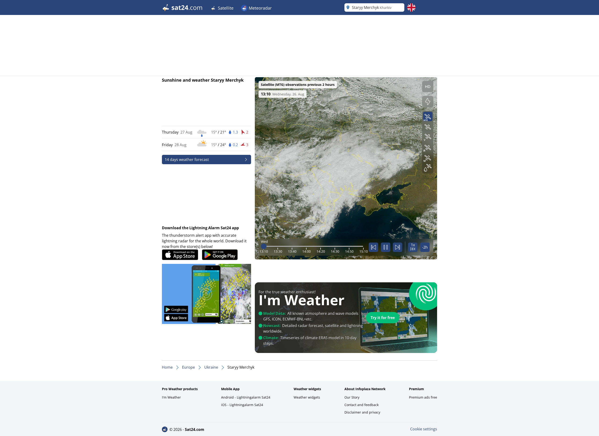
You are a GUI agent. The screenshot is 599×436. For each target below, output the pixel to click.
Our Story (351, 397)
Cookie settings (423, 429)
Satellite (225, 8)
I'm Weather (171, 397)
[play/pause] (385, 247)
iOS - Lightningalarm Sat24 (242, 405)
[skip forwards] (397, 247)
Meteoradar (260, 8)
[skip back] (373, 247)
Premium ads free (423, 397)
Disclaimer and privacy (362, 412)
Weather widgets (307, 397)
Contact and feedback (361, 405)
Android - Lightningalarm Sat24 (245, 397)
